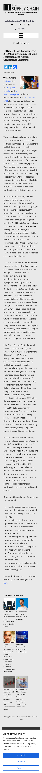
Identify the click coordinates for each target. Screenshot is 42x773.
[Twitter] (12, 24)
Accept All (21, 755)
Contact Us (21, 28)
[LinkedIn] (21, 24)
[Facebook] (29, 24)
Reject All (21, 768)
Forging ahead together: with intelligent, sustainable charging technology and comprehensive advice (9, 699)
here (6, 583)
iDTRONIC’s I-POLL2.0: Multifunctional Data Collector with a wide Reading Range (9, 619)
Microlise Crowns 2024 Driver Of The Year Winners (21, 648)
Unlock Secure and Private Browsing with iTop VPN (21, 615)
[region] (21, 751)
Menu (21, 35)
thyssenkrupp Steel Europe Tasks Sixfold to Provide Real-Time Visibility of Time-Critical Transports (21, 698)
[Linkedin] (10, 67)
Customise (21, 761)
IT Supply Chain (9, 717)
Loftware (7, 81)
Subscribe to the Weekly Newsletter (20, 21)
